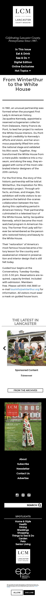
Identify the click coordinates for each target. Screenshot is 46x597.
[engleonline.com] (23, 579)
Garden (23, 538)
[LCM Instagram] (17, 496)
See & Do (21, 57)
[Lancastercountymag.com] (23, 563)
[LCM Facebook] (28, 496)
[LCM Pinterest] (23, 496)
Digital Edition (23, 62)
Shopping (23, 532)
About (23, 459)
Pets (23, 541)
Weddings (23, 530)
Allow (17, 592)
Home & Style (23, 521)
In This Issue (23, 49)
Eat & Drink (23, 53)
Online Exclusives (23, 66)
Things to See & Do (23, 535)
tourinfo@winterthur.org (24, 289)
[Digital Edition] (23, 450)
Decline (29, 592)
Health (23, 524)
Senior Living (23, 544)
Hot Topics (21, 70)
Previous (5, 348)
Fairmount (26, 375)
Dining (23, 527)
